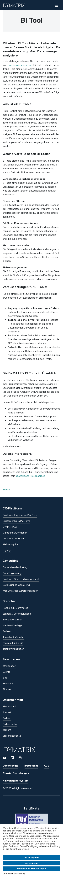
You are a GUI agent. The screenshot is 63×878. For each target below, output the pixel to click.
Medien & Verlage (12, 625)
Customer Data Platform (16, 521)
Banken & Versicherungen (17, 613)
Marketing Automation (15, 532)
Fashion (7, 631)
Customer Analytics (14, 538)
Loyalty (7, 550)
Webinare (8, 683)
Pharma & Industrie (13, 643)
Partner (7, 718)
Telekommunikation (13, 649)
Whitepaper (9, 666)
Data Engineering (12, 573)
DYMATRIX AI (10, 526)
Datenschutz (10, 765)
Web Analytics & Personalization (20, 590)
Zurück (6, 489)
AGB (46, 765)
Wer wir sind (9, 706)
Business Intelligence (20, 65)
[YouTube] (5, 757)
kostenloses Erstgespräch (30, 476)
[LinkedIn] (12, 757)
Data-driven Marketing (15, 567)
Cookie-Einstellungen (16, 773)
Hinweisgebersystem (15, 780)
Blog (5, 677)
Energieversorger (12, 619)
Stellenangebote (12, 735)
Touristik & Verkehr (13, 637)
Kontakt (7, 712)
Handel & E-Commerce (15, 608)
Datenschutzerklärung (14, 873)
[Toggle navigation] (56, 5)
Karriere (7, 730)
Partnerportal (10, 724)
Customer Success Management (21, 579)
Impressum (31, 765)
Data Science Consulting (16, 585)
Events (6, 671)
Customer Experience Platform (20, 515)
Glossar (7, 689)
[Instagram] (20, 757)
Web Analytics (10, 544)
